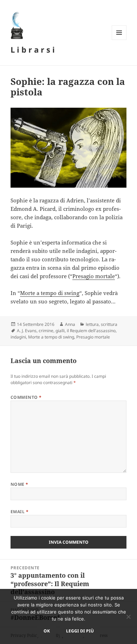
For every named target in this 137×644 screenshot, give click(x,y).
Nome (19, 484)
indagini (18, 337)
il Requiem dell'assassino (91, 331)
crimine (46, 331)
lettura (92, 324)
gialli (60, 331)
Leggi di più (80, 631)
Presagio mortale (93, 276)
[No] (128, 616)
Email (19, 512)
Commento (26, 397)
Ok (47, 631)
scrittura (109, 324)
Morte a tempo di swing (49, 292)
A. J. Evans (27, 331)
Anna (70, 324)
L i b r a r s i (33, 49)
